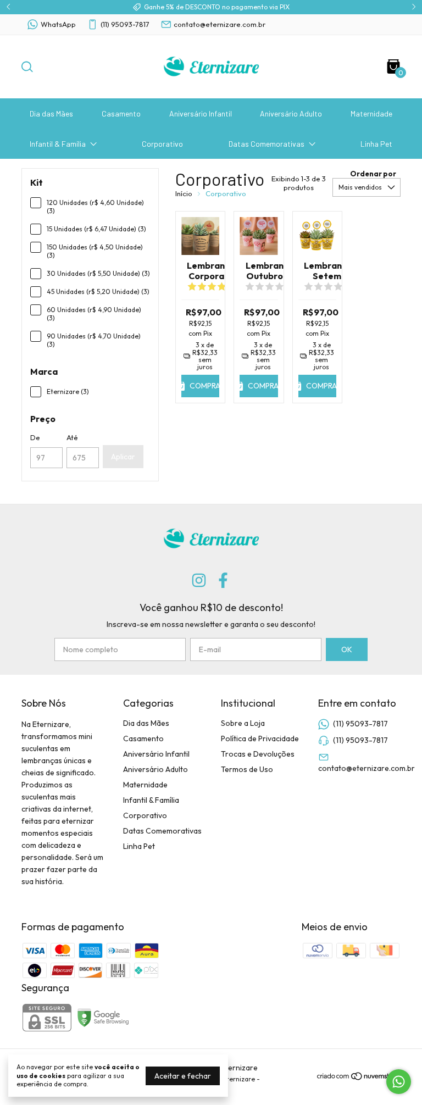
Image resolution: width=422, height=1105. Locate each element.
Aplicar (123, 457)
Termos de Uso (247, 769)
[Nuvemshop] (358, 1078)
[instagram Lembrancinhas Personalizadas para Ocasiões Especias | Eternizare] (199, 580)
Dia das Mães (51, 113)
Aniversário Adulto (291, 113)
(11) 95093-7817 (125, 24)
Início (183, 193)
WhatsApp (58, 24)
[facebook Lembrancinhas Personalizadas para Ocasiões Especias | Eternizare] (223, 580)
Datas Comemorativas (266, 143)
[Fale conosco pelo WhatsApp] (398, 1081)
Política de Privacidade (260, 738)
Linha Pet (376, 143)
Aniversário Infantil (200, 113)
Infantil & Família (58, 143)
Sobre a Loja (243, 723)
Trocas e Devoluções (258, 754)
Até (72, 437)
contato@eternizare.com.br (219, 24)
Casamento (121, 113)
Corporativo (162, 143)
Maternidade (371, 113)
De (35, 437)
